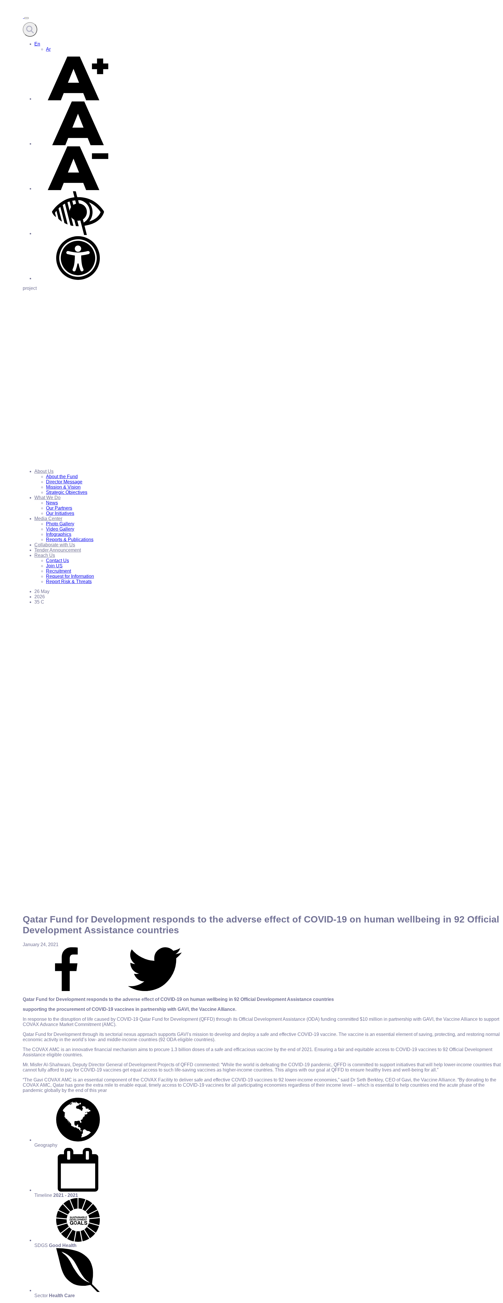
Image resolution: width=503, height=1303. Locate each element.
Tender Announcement (57, 550)
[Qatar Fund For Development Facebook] (66, 989)
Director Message (64, 481)
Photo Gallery (60, 523)
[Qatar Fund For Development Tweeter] (155, 989)
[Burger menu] (26, 18)
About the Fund (62, 476)
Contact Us (57, 560)
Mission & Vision (63, 487)
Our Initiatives (60, 513)
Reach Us (44, 555)
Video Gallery (60, 529)
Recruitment (58, 571)
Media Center (48, 518)
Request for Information (70, 576)
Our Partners (59, 508)
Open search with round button (30, 29)
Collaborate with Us (54, 544)
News (52, 502)
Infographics (58, 534)
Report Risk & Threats (69, 581)
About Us (44, 471)
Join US (54, 565)
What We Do (47, 497)
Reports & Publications (69, 539)
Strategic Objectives (66, 492)
